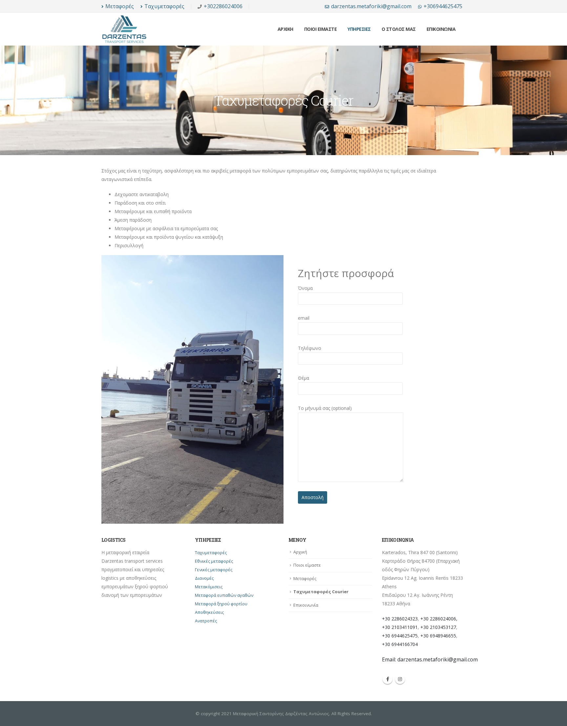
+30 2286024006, (438, 618)
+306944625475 (443, 6)
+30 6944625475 (400, 636)
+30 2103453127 (438, 627)
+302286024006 (223, 6)
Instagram (400, 679)
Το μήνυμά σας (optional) (325, 408)
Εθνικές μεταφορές (214, 561)
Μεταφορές (119, 6)
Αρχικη (285, 29)
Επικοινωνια (441, 29)
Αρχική (300, 552)
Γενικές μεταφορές (213, 570)
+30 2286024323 (400, 618)
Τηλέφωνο (309, 348)
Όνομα (305, 288)
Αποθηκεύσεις (209, 612)
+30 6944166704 (400, 644)
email (303, 318)
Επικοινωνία (305, 605)
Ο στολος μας (399, 29)
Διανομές (204, 578)
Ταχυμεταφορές (164, 6)
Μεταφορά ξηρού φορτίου (221, 604)
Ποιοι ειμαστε (320, 29)
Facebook (387, 679)
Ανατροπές (206, 621)
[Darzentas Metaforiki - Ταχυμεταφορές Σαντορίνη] (124, 29)
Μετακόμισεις (208, 587)
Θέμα (303, 378)
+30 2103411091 (400, 627)
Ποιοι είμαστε (307, 565)
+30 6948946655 (438, 636)
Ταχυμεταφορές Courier (320, 592)
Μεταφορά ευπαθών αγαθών (224, 595)
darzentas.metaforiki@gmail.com (371, 6)
